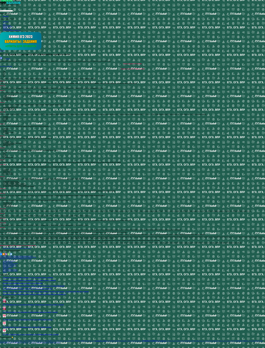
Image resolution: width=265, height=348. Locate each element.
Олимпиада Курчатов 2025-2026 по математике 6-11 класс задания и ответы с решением (29, 280)
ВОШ (24, 340)
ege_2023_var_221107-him (6, 66)
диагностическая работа (137, 340)
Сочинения (5, 268)
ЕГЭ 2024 (37, 340)
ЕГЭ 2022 (28, 341)
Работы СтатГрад (7, 25)
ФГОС (72, 340)
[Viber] (6, 254)
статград (24, 342)
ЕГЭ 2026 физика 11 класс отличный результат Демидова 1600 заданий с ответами (28, 319)
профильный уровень (217, 340)
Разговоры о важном (7, 26)
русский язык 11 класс (6, 342)
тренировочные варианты (42, 342)
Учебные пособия (7, 29)
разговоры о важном (242, 341)
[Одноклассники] (3, 254)
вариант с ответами (92, 340)
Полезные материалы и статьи (10, 269)
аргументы (82, 341)
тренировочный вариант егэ (26, 256)
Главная (4, 24)
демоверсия (129, 340)
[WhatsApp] (8, 254)
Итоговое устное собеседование (10, 263)
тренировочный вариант (54, 342)
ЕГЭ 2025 (41, 340)
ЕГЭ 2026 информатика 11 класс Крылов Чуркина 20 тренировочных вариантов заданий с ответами (33, 304)
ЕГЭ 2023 (33, 340)
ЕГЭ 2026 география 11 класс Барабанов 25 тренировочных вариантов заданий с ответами (30, 312)
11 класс (2, 256)
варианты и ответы (101, 341)
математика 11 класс (190, 341)
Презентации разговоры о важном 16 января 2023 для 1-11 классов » (16, 258)
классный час (161, 341)
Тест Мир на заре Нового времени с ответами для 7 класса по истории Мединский (27, 288)
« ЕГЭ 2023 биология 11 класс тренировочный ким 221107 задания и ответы (18, 257)
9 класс (6, 340)
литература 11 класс (170, 340)
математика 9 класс (180, 340)
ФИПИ (76, 341)
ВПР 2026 (5, 27)
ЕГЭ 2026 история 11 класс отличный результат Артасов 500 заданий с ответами (27, 327)
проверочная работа (208, 340)
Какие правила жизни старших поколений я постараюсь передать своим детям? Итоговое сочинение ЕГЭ (34, 294)
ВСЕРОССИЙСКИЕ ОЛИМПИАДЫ (11, 30)
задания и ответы (149, 340)
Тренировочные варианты (9, 260)
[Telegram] (11, 254)
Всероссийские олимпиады (9, 264)
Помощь (5, 272)
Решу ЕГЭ (2, 50)
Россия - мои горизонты (67, 340)
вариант (86, 340)
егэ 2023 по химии (8, 256)
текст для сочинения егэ (31, 342)
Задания (14, 256)
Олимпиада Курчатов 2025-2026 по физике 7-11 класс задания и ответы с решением (28, 277)
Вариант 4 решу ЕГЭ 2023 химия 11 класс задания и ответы (17, 248)
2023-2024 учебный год (19, 340)
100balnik (7, 58)
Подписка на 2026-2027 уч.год (10, 265)
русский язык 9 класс (257, 341)
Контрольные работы (8, 267)
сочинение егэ (17, 342)
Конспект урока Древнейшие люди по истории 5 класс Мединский (22, 283)
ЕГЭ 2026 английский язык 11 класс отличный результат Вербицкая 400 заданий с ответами (31, 334)
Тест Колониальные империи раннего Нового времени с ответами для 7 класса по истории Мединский (33, 286)
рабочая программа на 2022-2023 (228, 340)
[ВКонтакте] (1, 254)
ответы (18, 256)
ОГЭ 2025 (57, 340)
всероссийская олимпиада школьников (117, 341)
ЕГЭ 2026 (45, 340)
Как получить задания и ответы (10, 270)
